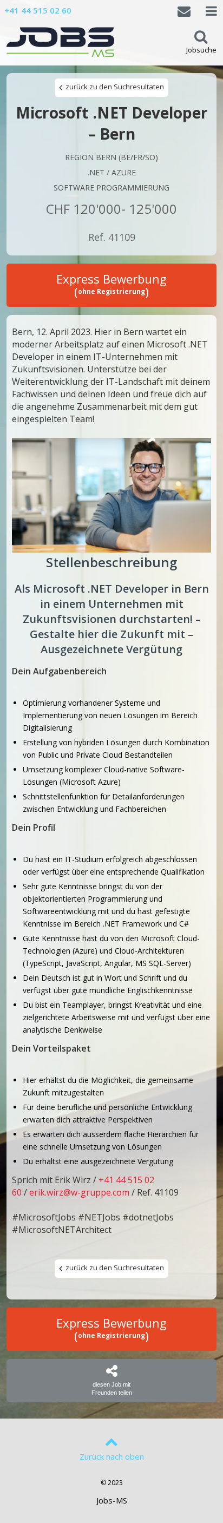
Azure (124, 172)
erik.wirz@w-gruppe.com (79, 1192)
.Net (96, 172)
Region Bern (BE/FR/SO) (111, 157)
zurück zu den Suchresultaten (114, 86)
